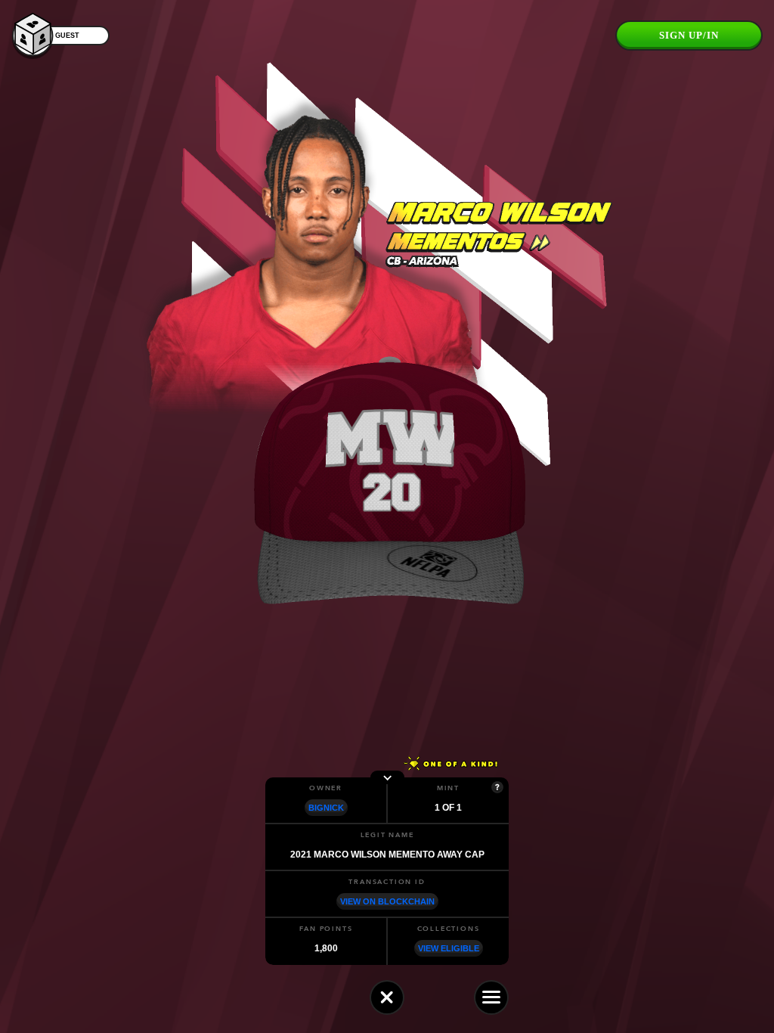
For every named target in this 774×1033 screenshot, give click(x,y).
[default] (387, 997)
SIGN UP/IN (689, 35)
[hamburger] (491, 997)
